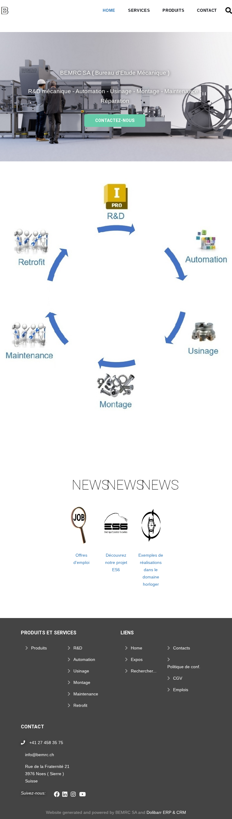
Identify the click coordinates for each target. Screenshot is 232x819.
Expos (137, 659)
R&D (77, 648)
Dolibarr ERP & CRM (166, 812)
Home (109, 10)
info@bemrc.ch (39, 754)
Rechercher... (143, 670)
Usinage (81, 670)
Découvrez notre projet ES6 (116, 562)
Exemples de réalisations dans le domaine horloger (150, 570)
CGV (177, 678)
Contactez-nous (115, 120)
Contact (207, 10)
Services (139, 10)
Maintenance (85, 693)
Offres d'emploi (81, 559)
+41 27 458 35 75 (46, 742)
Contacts (181, 648)
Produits (173, 10)
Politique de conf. (183, 666)
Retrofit (80, 705)
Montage (81, 682)
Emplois (180, 689)
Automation (84, 659)
